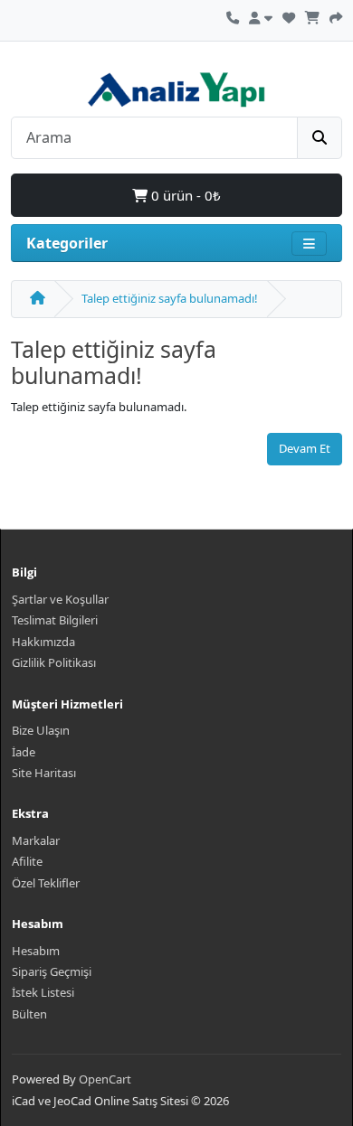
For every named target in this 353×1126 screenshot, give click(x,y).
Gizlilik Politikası (54, 662)
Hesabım (36, 951)
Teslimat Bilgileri (55, 620)
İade (23, 752)
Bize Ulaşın (41, 730)
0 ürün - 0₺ (184, 195)
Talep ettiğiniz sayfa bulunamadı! (169, 298)
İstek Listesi (43, 992)
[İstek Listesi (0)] (288, 15)
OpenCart (105, 1079)
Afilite (27, 861)
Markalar (36, 840)
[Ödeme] (335, 15)
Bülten (29, 1014)
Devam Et (304, 448)
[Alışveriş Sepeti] (312, 15)
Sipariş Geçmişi (51, 971)
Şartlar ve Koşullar (60, 599)
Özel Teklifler (46, 883)
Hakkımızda (43, 641)
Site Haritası (44, 773)
